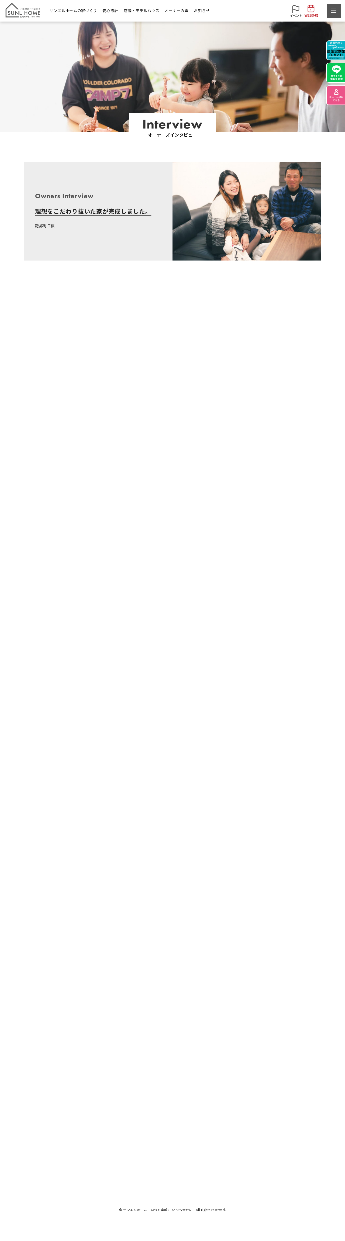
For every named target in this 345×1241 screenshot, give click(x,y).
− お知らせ (276, 1136)
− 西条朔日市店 (171, 1154)
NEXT (262, 1038)
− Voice (219, 1145)
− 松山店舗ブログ (281, 1145)
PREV (82, 1038)
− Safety (112, 1136)
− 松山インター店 (173, 1136)
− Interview (223, 1136)
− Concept (33, 1154)
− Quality (113, 1145)
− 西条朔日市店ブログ (285, 1154)
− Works (31, 1145)
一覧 (172, 1038)
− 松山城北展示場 (173, 1145)
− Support (114, 1154)
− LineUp (32, 1136)
